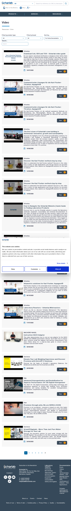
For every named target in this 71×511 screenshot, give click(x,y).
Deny (13, 269)
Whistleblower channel (64, 492)
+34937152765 (24, 480)
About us (25, 498)
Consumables (49, 479)
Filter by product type (9, 35)
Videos (62, 469)
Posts (61, 467)
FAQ (61, 471)
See (60, 71)
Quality (52, 503)
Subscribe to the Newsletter (28, 465)
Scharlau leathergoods (64, 489)
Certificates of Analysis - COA (64, 482)
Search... (4, 40)
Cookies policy (31, 503)
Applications (63, 484)
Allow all (58, 269)
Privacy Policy (43, 503)
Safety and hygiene (51, 481)
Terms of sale (21, 503)
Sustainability (61, 503)
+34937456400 (24, 478)
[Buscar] (66, 3)
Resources (5, 29)
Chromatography (50, 476)
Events (32, 498)
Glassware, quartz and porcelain (50, 473)
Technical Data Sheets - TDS (64, 473)
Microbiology (49, 470)
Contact (39, 498)
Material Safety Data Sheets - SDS (64, 478)
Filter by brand (31, 35)
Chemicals (48, 469)
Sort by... (47, 35)
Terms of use (10, 503)
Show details (61, 263)
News (46, 498)
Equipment (48, 478)
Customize (34, 269)
